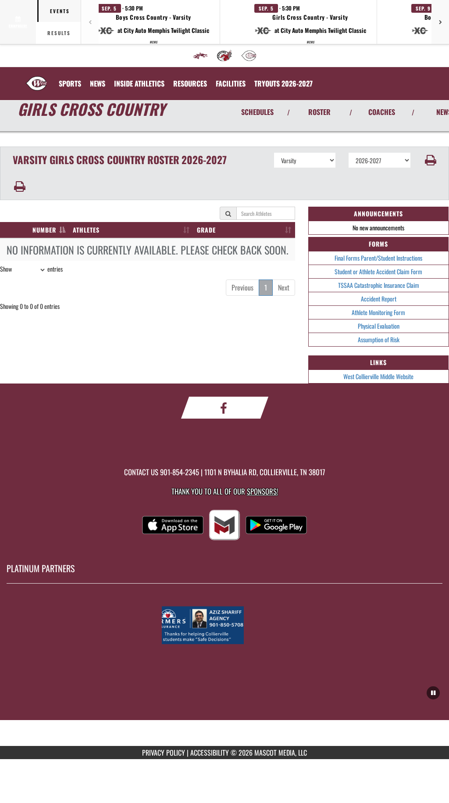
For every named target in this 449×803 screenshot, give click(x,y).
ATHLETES (86, 229)
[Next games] (440, 22)
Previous (242, 287)
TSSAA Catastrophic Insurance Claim (378, 285)
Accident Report (378, 298)
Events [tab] (60, 10)
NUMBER (44, 229)
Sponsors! (262, 491)
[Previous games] (90, 22)
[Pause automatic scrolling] (433, 692)
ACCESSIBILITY (209, 752)
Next (283, 287)
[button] (153, 22)
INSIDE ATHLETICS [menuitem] (139, 83)
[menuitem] (200, 56)
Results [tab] (59, 32)
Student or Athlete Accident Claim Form (378, 271)
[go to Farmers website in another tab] (224, 625)
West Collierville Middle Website (378, 376)
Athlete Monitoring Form (378, 312)
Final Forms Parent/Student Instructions (378, 257)
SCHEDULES (257, 112)
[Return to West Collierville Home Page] (36, 78)
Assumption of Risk (378, 339)
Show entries (31, 268)
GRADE (206, 229)
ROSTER (319, 112)
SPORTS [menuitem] (70, 83)
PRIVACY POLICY (163, 752)
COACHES (381, 112)
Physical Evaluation (378, 325)
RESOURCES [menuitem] (190, 83)
